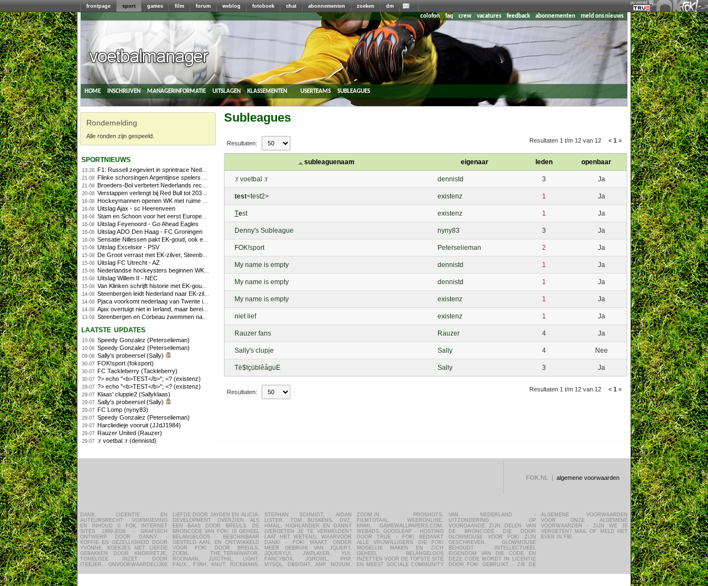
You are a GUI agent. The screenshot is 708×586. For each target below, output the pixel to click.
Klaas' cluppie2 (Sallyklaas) (133, 394)
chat (291, 6)
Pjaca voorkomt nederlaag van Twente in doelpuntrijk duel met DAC (187, 301)
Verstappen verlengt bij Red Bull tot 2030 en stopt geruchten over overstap (196, 193)
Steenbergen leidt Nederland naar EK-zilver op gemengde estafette (186, 293)
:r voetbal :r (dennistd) (127, 440)
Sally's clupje (254, 350)
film (179, 6)
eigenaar (474, 162)
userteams (315, 91)
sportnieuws (106, 159)
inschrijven (123, 91)
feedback (518, 16)
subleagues (353, 91)
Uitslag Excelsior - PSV (128, 247)
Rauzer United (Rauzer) (129, 433)
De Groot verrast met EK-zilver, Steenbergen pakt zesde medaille (185, 255)
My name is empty (262, 265)
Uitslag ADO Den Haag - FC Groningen (149, 231)
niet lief (245, 316)
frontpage (98, 6)
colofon (430, 16)
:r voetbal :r (251, 179)
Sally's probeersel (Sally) (130, 355)
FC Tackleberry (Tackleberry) (137, 371)
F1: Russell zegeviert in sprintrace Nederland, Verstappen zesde (183, 169)
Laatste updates (113, 329)
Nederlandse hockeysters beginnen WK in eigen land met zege (181, 270)
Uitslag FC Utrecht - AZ (128, 262)
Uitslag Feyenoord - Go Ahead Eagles (148, 224)
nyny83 (449, 230)
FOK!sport (249, 248)
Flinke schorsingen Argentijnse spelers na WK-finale (166, 177)
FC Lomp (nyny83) (122, 409)
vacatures (489, 16)
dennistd (451, 179)
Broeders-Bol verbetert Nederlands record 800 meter (168, 185)
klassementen (267, 91)
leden (544, 162)
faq (449, 16)
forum (203, 6)
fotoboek (263, 6)
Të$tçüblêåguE (257, 368)
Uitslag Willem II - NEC (127, 278)
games (155, 6)
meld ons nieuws (602, 16)
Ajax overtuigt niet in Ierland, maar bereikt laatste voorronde (177, 309)
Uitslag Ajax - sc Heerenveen (136, 208)
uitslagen (226, 91)
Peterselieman (459, 248)
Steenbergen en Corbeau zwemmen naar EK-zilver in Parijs (177, 316)
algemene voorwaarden (588, 477)
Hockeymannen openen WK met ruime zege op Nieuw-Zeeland (181, 200)
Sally (445, 350)
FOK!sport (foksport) (125, 363)
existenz (450, 196)
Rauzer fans (253, 333)
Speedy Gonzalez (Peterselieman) (143, 340)
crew (465, 16)
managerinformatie (176, 91)
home (93, 91)
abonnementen (326, 6)
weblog (231, 6)
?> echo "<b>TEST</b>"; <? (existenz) (149, 378)
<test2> (252, 196)
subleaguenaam (329, 162)
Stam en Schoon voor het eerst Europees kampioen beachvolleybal (187, 216)
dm (390, 6)
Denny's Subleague (264, 230)
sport (129, 6)
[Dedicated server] (642, 8)
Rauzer (449, 333)
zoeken (365, 6)
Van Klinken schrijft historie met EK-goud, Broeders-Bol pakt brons (185, 285)
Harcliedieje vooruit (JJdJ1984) (139, 425)
